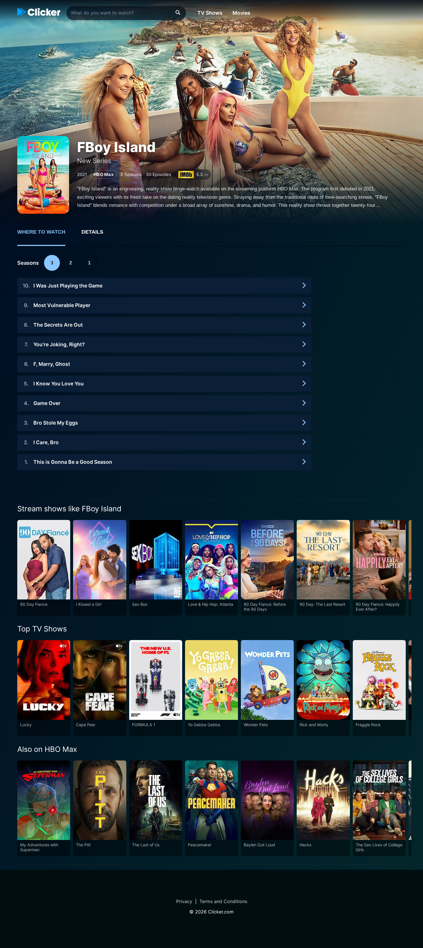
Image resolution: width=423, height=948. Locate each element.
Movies (241, 13)
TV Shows (209, 13)
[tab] (45, 235)
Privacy (184, 901)
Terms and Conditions (223, 901)
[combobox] (126, 13)
